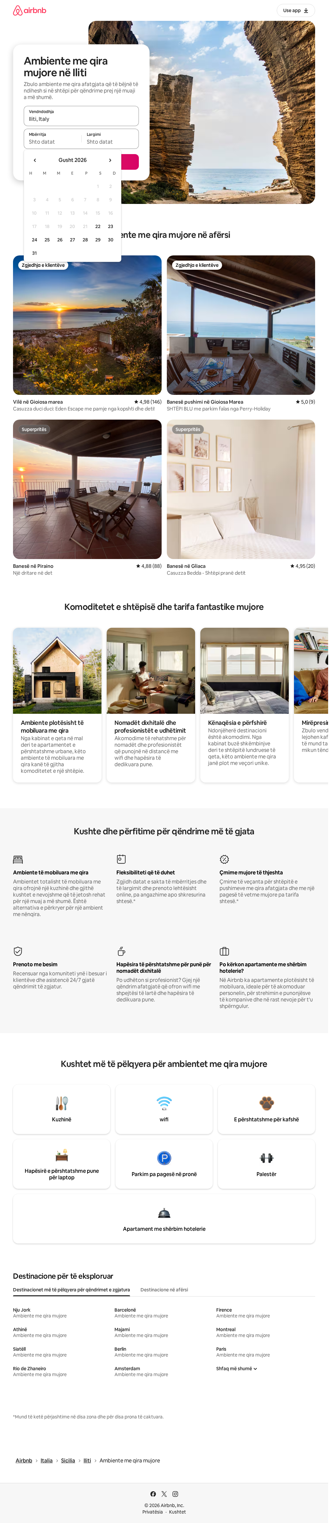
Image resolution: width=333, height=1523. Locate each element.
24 (34, 240)
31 (34, 253)
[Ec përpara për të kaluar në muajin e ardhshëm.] (110, 160)
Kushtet (177, 1512)
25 (47, 240)
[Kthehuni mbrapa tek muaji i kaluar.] (35, 160)
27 (72, 240)
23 (110, 226)
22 (97, 226)
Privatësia (152, 1512)
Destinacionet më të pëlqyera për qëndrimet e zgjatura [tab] (71, 1290)
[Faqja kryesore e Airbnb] (29, 10)
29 (97, 240)
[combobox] (81, 119)
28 (85, 240)
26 (59, 240)
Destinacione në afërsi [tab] (164, 1290)
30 (110, 240)
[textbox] (52, 142)
